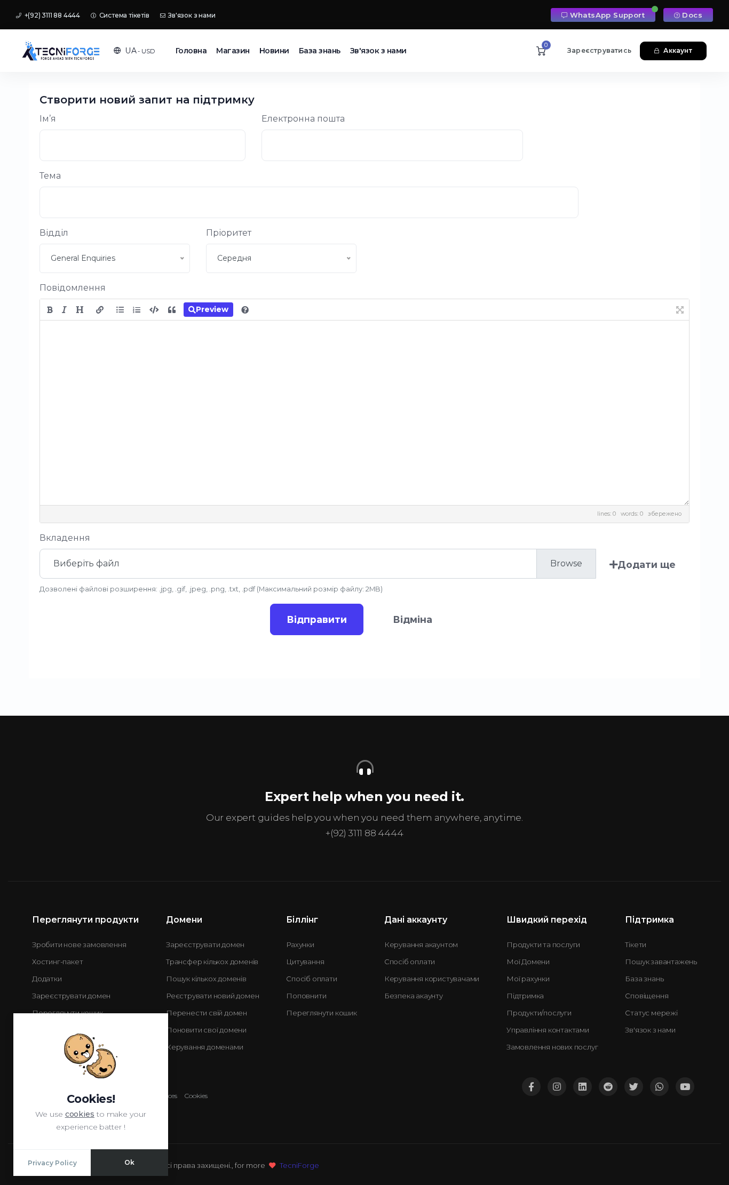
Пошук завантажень (661, 961)
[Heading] (79, 309)
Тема (50, 176)
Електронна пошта (303, 119)
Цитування (305, 961)
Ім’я (47, 119)
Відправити (317, 619)
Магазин (233, 50)
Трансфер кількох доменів (212, 961)
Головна (191, 50)
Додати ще (646, 564)
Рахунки (300, 944)
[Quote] (171, 309)
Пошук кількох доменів (206, 978)
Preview (212, 309)
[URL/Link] (99, 309)
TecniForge (299, 1165)
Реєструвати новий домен (212, 995)
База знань (319, 50)
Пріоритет (228, 233)
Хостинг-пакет (57, 961)
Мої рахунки (528, 978)
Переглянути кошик (67, 1012)
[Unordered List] (120, 309)
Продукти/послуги (539, 1012)
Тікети (635, 944)
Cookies (196, 1096)
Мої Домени (528, 961)
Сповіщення (646, 995)
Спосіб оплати (311, 978)
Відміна (412, 619)
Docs (692, 15)
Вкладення (64, 538)
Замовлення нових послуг (552, 1047)
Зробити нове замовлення (79, 944)
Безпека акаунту (413, 995)
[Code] (154, 309)
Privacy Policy (52, 1163)
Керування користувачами (431, 978)
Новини (274, 50)
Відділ (53, 233)
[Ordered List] (136, 309)
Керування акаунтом (421, 944)
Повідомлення (72, 288)
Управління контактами (547, 1030)
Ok (129, 1162)
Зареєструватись (599, 50)
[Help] (244, 309)
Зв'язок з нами (191, 15)
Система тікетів (123, 15)
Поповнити (306, 995)
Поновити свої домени (206, 1030)
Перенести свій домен (206, 1012)
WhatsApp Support (607, 15)
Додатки (47, 978)
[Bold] (50, 309)
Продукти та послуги (543, 944)
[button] (134, 50)
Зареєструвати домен (71, 995)
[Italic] (64, 309)
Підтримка (525, 995)
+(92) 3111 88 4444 (51, 15)
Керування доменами (204, 1047)
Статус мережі (651, 1012)
